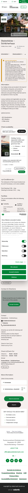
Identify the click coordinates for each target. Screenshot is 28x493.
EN (13, 456)
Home (8, 431)
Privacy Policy (14, 476)
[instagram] (16, 460)
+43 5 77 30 (14, 448)
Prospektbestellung (8, 473)
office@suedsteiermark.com (14, 452)
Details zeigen (19, 262)
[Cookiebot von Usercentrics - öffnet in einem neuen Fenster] (19, 214)
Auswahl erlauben (14, 272)
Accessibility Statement (9, 479)
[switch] (24, 246)
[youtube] (12, 460)
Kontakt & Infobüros (14, 470)
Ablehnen (14, 277)
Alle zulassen (14, 267)
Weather (19, 473)
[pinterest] (20, 460)
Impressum (23, 479)
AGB (24, 473)
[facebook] (7, 460)
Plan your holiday (16, 431)
